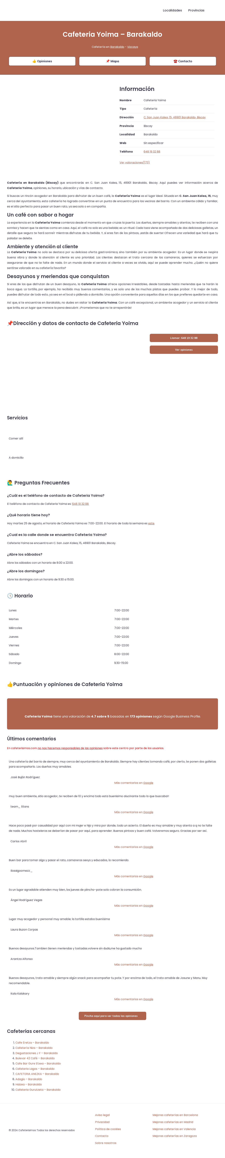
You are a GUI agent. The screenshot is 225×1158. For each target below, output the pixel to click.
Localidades (172, 10)
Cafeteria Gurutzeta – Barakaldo (38, 1090)
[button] (213, 11)
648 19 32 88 (80, 504)
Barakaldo (117, 47)
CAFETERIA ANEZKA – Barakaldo (37, 1074)
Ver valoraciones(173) (135, 162)
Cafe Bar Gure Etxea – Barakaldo (38, 1064)
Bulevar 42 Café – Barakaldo (35, 1058)
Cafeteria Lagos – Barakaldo (34, 1069)
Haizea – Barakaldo (28, 1084)
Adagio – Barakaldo (28, 1079)
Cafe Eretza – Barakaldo (32, 1043)
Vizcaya (132, 47)
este (151, 523)
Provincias (196, 10)
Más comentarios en (133, 783)
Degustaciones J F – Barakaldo (36, 1053)
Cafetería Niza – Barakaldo (34, 1048)
